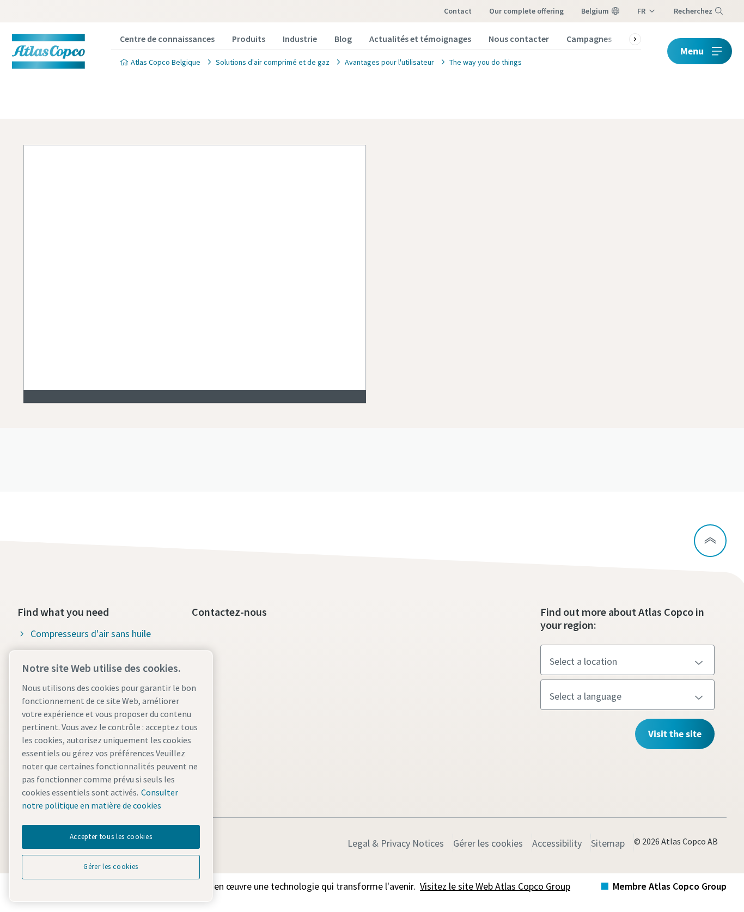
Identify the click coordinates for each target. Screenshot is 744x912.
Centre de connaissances (167, 38)
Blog (343, 38)
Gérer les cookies (488, 843)
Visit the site (675, 733)
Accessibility (557, 843)
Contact (458, 11)
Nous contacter (519, 38)
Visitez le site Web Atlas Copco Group (495, 886)
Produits (248, 38)
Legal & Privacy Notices (395, 843)
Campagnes (589, 38)
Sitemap (608, 843)
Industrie (300, 38)
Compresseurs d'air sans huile (91, 633)
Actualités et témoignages (420, 38)
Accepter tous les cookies (111, 836)
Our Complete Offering (526, 11)
